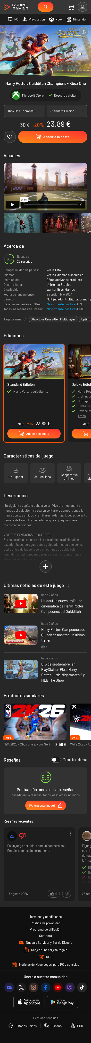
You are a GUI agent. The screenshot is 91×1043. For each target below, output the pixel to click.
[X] (21, 987)
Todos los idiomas (75, 760)
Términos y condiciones (46, 917)
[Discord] (9, 987)
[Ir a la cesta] (71, 7)
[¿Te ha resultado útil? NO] (66, 894)
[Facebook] (45, 987)
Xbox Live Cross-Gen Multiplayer (53, 319)
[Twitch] (70, 987)
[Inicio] (16, 7)
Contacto (45, 936)
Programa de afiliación (45, 929)
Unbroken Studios (59, 285)
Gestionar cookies (45, 1018)
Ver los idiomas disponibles (65, 275)
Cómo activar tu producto (64, 280)
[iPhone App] (28, 1002)
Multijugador (55, 299)
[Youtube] (58, 987)
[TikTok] (82, 987)
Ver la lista (54, 270)
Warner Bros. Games (61, 289)
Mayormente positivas (62, 304)
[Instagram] (33, 987)
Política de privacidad (45, 923)
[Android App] (62, 1002)
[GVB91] (12, 836)
